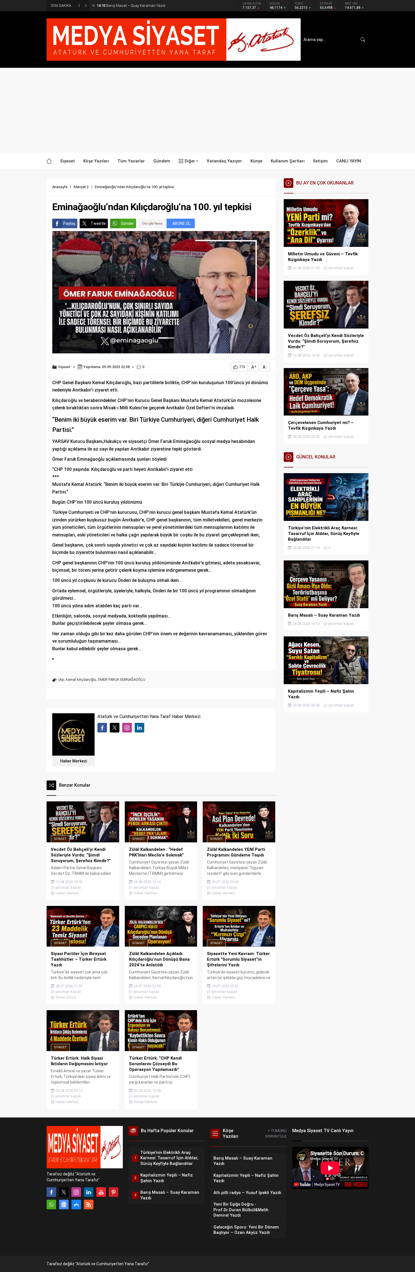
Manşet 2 (81, 187)
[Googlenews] (64, 1204)
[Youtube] (101, 1192)
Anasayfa (59, 187)
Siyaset (64, 367)
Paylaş (69, 223)
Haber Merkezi (73, 761)
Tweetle (98, 223)
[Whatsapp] (51, 1204)
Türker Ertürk (65, 997)
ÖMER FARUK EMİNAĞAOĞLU (121, 679)
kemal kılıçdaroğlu (81, 679)
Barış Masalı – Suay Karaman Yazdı (131, 5)
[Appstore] (76, 1204)
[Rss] (88, 1204)
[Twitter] (64, 1192)
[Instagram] (76, 1192)
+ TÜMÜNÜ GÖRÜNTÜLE (276, 1133)
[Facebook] (51, 1192)
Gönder (127, 223)
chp (61, 679)
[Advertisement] (207, 110)
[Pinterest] (113, 1192)
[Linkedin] (88, 1192)
